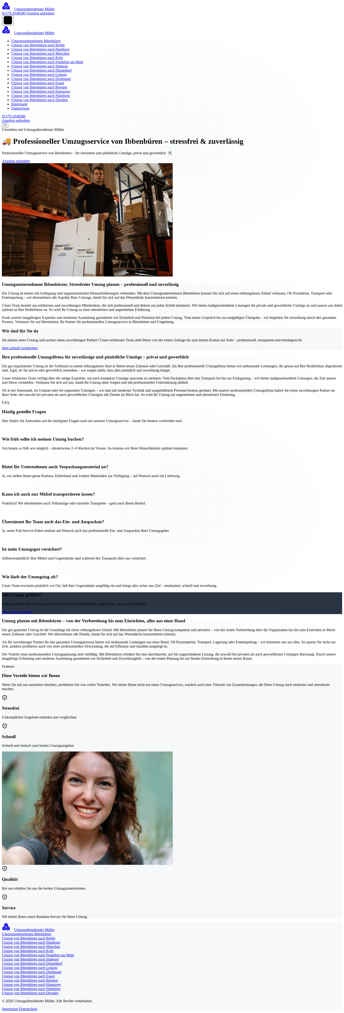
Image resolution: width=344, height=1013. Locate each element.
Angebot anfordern (40, 13)
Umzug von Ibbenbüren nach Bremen (39, 87)
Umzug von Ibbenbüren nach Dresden (39, 100)
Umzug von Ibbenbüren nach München (40, 53)
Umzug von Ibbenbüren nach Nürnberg (40, 96)
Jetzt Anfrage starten (17, 612)
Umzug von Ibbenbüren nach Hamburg (40, 49)
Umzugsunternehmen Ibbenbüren (36, 41)
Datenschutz (20, 108)
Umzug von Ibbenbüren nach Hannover (40, 91)
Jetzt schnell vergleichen (20, 348)
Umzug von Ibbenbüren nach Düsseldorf (41, 70)
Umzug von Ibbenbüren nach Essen (37, 83)
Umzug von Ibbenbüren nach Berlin (38, 45)
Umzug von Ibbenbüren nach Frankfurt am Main (47, 62)
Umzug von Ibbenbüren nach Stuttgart (39, 66)
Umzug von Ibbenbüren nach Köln (37, 58)
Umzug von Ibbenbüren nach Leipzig (39, 75)
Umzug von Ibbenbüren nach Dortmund (41, 79)
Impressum (19, 104)
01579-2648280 (14, 13)
